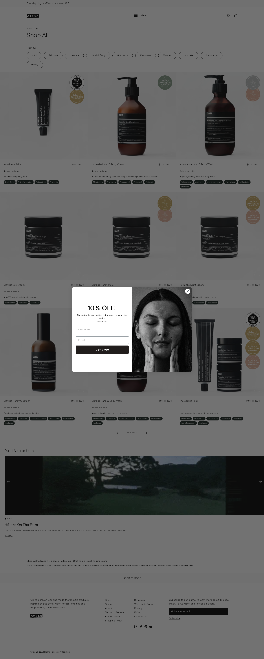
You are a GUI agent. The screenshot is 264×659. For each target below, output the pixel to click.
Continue (102, 349)
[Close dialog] (187, 291)
